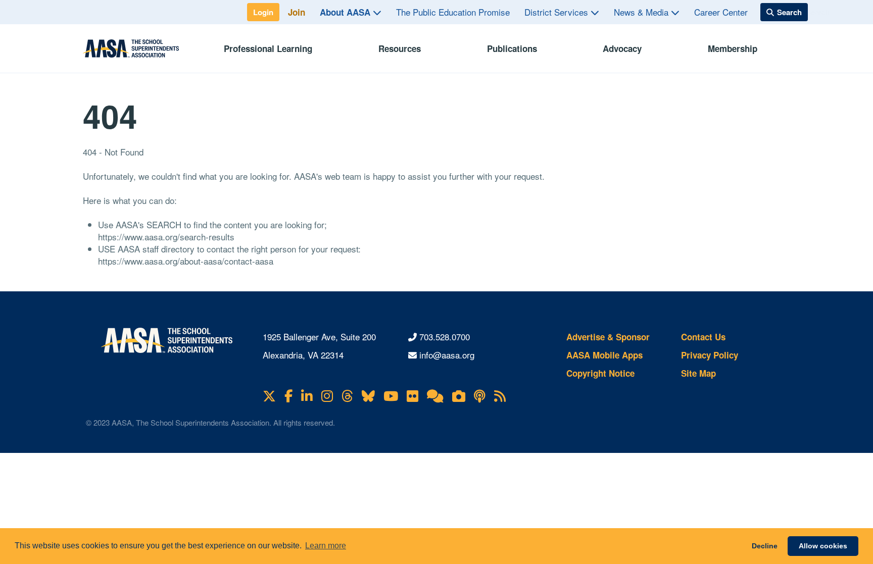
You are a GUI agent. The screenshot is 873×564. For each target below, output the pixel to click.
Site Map (698, 373)
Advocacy (622, 48)
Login (263, 12)
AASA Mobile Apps (604, 355)
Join (296, 12)
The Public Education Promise (453, 12)
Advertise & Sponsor (608, 337)
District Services (557, 12)
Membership (732, 48)
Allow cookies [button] (823, 546)
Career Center (721, 12)
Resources (399, 48)
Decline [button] (765, 546)
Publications (512, 48)
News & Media (642, 12)
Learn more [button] (325, 545)
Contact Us (703, 337)
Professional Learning (268, 48)
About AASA (346, 12)
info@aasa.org (446, 354)
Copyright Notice (600, 373)
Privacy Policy (709, 355)
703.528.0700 (444, 336)
